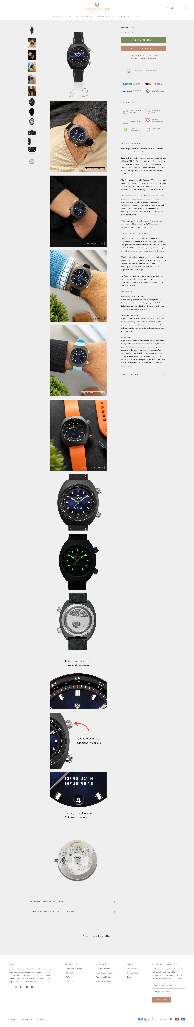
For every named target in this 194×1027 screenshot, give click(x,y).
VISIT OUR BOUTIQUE (143, 49)
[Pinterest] (21, 987)
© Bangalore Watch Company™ (27, 1019)
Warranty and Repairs (104, 981)
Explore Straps (84, 17)
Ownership (124, 17)
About (137, 17)
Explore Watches (62, 17)
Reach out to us (41, 978)
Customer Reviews (103, 968)
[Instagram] (16, 987)
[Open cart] (177, 7)
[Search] (172, 8)
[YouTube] (27, 987)
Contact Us (70, 981)
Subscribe (161, 1000)
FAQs (68, 977)
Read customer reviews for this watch (144, 58)
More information (131, 374)
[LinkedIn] (32, 987)
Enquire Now (143, 40)
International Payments (104, 973)
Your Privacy (132, 968)
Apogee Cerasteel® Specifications (47, 902)
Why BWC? (70, 973)
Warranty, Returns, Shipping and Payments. (52, 912)
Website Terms (132, 973)
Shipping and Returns (104, 977)
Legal (129, 977)
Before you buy (105, 17)
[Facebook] (10, 987)
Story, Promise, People (74, 968)
